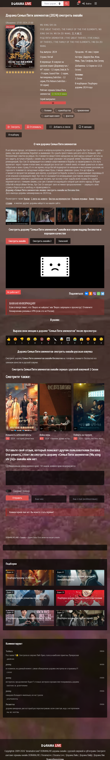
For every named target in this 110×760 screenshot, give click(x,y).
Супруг (9, 672)
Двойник (10, 659)
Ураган (27, 198)
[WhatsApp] (98, 293)
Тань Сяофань (87, 60)
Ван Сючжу (99, 60)
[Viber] (94, 293)
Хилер (91, 198)
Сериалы (23, 537)
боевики (48, 110)
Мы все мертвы (13, 712)
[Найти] (66, 3)
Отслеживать (35, 126)
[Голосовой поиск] (59, 3)
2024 (54, 51)
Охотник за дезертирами (17, 686)
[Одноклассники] (90, 293)
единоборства (64, 110)
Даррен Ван (88, 56)
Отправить (17, 497)
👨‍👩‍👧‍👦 (68, 340)
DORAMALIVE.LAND (12, 537)
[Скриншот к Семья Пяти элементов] (17, 216)
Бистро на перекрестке (59, 198)
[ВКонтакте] (86, 293)
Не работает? (13, 292)
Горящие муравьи (79, 198)
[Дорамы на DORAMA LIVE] (21, 3)
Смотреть (15, 126)
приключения (83, 110)
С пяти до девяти (39, 198)
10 (32, 72)
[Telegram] (102, 293)
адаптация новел (51, 115)
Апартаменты (12, 699)
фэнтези (69, 115)
